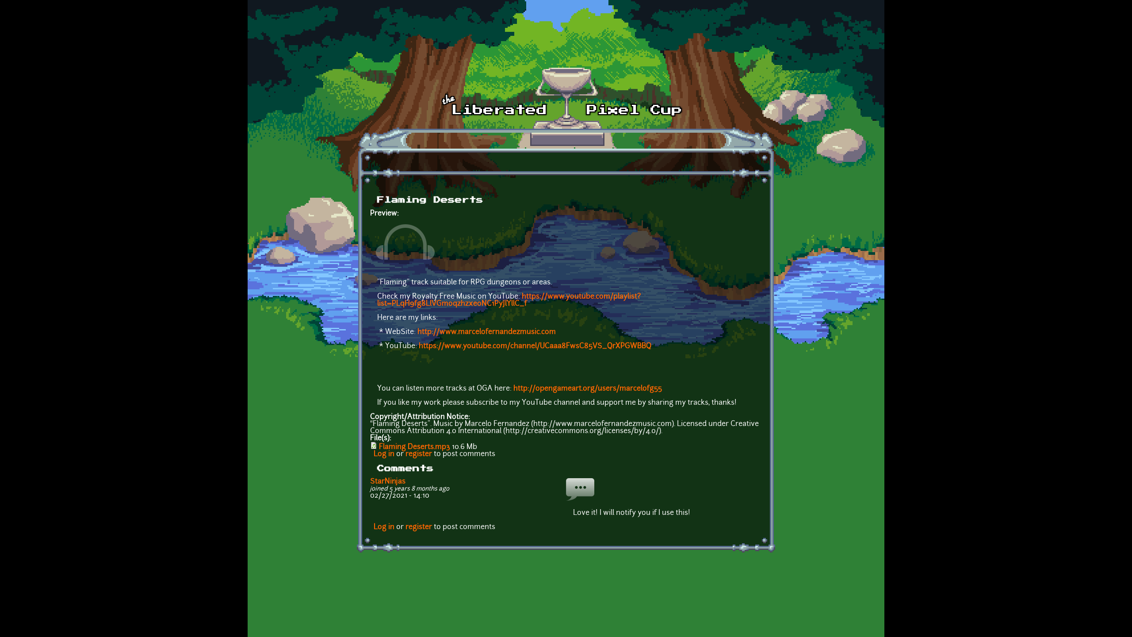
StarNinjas (387, 481)
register (418, 454)
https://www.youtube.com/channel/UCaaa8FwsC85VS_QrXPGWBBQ (535, 346)
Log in (384, 454)
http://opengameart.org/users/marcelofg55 (587, 388)
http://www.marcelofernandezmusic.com (486, 332)
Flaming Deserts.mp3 (414, 447)
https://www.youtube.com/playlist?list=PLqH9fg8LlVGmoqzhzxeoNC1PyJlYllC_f (509, 300)
